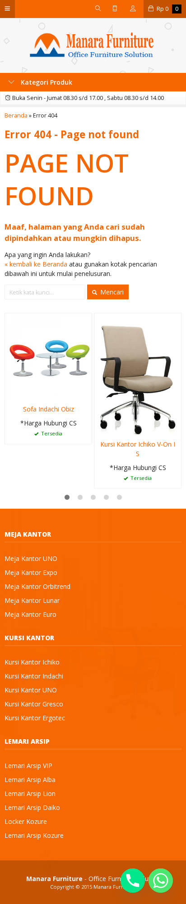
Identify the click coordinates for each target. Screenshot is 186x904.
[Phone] (133, 880)
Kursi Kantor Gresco (34, 704)
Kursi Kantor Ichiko (32, 662)
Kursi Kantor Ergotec (35, 718)
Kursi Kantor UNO (31, 690)
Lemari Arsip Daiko (32, 807)
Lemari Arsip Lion (30, 793)
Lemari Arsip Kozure (34, 835)
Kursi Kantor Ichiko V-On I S (137, 449)
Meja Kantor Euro (30, 614)
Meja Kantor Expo (31, 572)
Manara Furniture (114, 886)
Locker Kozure (26, 821)
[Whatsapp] (161, 880)
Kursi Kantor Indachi (34, 676)
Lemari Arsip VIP (28, 765)
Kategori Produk (45, 82)
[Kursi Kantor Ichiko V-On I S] (137, 373)
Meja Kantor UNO (31, 558)
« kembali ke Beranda (36, 264)
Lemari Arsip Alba (30, 779)
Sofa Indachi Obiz (48, 409)
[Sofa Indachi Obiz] (48, 356)
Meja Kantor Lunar (32, 600)
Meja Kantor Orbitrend (37, 586)
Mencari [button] (111, 292)
